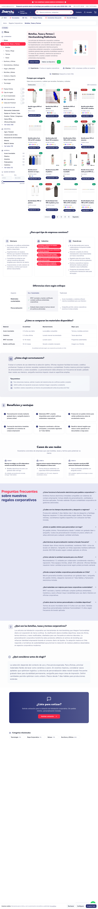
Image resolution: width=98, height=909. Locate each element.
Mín (3, 175)
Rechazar (71, 906)
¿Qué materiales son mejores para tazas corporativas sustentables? (68, 587)
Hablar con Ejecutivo (48, 62)
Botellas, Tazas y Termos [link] (33, 23)
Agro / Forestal (9, 132)
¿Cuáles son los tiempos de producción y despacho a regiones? (66, 510)
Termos (7, 54)
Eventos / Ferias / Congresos (13, 116)
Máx (15, 175)
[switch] (22, 89)
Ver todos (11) (8, 167)
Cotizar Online (34, 62)
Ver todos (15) (8, 146)
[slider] (2, 182)
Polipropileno (8, 162)
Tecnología (7, 83)
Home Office (8, 119)
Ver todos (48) (8, 124)
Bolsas (6, 40)
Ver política (53, 906)
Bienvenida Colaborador (12, 110)
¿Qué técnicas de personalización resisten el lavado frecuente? (66, 542)
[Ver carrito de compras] (95, 12)
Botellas (7, 47)
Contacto (79, 12)
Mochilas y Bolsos (9, 72)
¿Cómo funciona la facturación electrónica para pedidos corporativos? (69, 492)
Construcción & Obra (10, 135)
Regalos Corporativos (16, 23)
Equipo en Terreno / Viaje (12, 113)
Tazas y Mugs (9, 51)
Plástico (6, 156)
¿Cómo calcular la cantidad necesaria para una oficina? (63, 557)
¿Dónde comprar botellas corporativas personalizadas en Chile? (66, 572)
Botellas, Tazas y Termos (12, 44)
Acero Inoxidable (9, 153)
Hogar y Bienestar (9, 68)
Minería (6, 140)
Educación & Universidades (13, 137)
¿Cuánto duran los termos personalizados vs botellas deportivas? (67, 602)
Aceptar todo (91, 906)
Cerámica (7, 165)
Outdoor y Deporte (10, 76)
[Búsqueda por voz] (71, 12)
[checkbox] (2, 110)
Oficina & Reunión (10, 122)
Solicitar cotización (47, 716)
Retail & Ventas (9, 143)
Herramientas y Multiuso (11, 65)
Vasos (7, 57)
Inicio (5, 23)
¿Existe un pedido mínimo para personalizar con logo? (62, 527)
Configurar (80, 906)
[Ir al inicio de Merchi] (8, 12)
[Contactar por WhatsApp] (59, 62)
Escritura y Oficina (9, 61)
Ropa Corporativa (9, 79)
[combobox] (36, 84)
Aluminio (7, 159)
